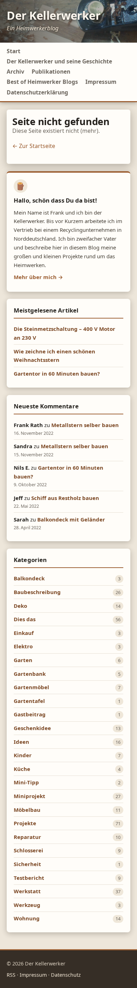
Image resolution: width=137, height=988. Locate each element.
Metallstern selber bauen (85, 424)
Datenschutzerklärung (37, 92)
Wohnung (27, 918)
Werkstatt (27, 891)
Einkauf (24, 632)
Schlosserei (28, 850)
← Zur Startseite (33, 146)
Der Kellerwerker (53, 15)
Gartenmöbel (31, 687)
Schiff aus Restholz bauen (65, 497)
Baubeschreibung (37, 591)
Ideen (21, 741)
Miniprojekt (29, 795)
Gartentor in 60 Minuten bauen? (57, 373)
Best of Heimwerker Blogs (42, 82)
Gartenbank (30, 673)
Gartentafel (29, 700)
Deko (20, 605)
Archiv (15, 71)
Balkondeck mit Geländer (71, 519)
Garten (23, 659)
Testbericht (29, 877)
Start (13, 51)
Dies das (24, 619)
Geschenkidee (32, 727)
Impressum (100, 82)
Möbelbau (27, 809)
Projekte (25, 823)
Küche (22, 768)
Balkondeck (29, 578)
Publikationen (51, 71)
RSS (11, 974)
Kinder (23, 755)
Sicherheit (27, 863)
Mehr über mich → (38, 276)
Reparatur (27, 836)
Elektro (23, 646)
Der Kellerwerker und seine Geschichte (59, 61)
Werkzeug (27, 904)
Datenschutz (66, 974)
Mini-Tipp (26, 782)
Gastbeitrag (30, 714)
